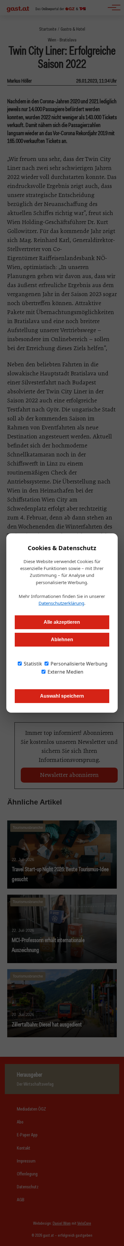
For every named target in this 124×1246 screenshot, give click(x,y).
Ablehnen (62, 639)
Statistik (32, 663)
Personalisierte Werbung (78, 663)
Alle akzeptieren (62, 622)
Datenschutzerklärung (61, 603)
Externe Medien (64, 671)
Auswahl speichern (62, 696)
